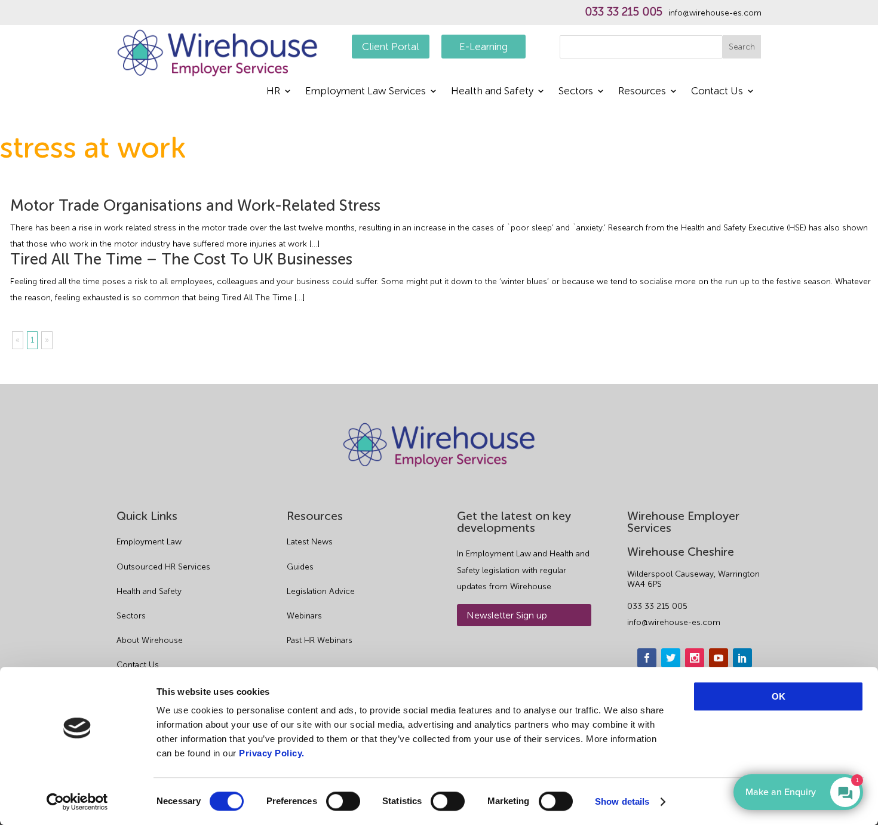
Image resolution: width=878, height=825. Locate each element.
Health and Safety (492, 92)
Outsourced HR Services (163, 567)
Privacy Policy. (272, 753)
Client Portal (390, 47)
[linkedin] (742, 657)
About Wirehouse (149, 640)
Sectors (575, 92)
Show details (622, 801)
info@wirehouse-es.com (715, 13)
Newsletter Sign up (506, 615)
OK (778, 696)
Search (742, 47)
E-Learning (483, 47)
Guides (300, 567)
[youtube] (718, 657)
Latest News (310, 542)
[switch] (343, 801)
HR (273, 92)
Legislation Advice (321, 591)
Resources (642, 92)
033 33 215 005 (623, 12)
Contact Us (717, 92)
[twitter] (670, 657)
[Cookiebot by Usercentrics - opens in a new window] (77, 802)
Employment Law (149, 542)
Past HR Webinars (319, 640)
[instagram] (694, 657)
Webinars (304, 616)
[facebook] (646, 657)
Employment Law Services (365, 92)
